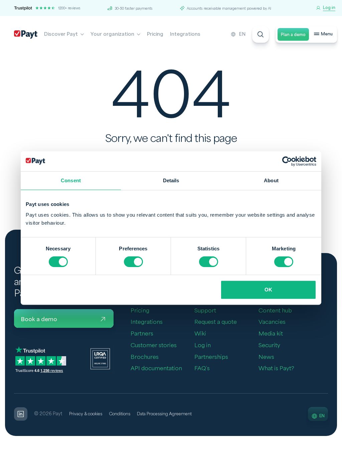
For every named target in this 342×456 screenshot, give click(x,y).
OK (268, 289)
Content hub (275, 310)
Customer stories (154, 345)
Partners (142, 333)
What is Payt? (276, 368)
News (266, 357)
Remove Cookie (338, 452)
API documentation (156, 368)
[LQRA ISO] (100, 358)
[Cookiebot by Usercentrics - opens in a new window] (287, 161)
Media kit (271, 333)
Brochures (145, 357)
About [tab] (271, 180)
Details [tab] (171, 180)
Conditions (119, 414)
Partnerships (211, 357)
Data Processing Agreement (164, 414)
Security (269, 345)
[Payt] (25, 34)
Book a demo (39, 319)
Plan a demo (293, 34)
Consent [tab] (71, 180)
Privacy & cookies (85, 414)
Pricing (155, 34)
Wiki (200, 333)
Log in (202, 345)
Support (205, 310)
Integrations (185, 34)
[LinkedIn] (20, 414)
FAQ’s (202, 368)
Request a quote (215, 322)
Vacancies (272, 322)
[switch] (133, 261)
